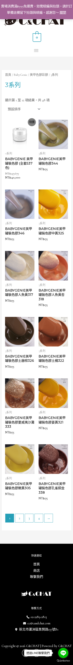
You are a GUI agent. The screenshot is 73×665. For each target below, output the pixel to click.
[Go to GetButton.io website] (63, 660)
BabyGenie (20, 75)
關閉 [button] (63, 13)
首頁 (8, 75)
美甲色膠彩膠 (39, 75)
